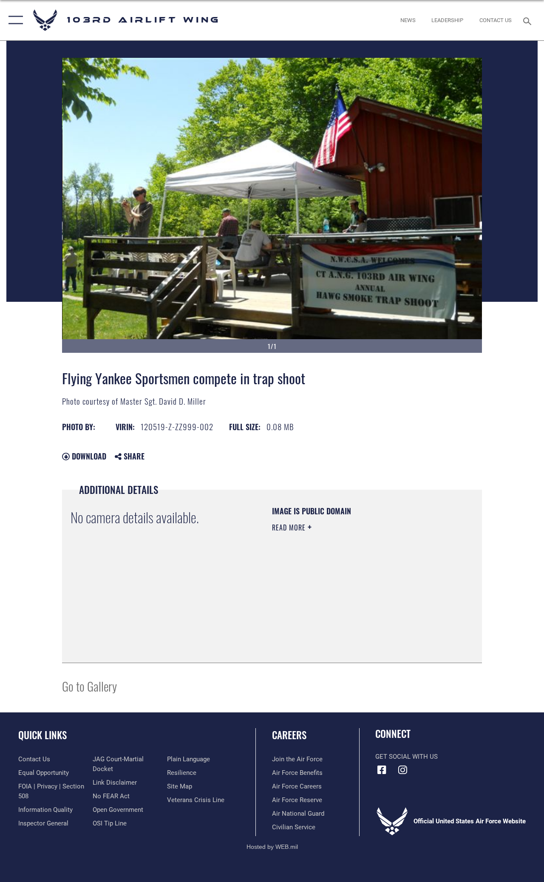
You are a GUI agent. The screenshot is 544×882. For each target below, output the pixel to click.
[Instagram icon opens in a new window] (402, 769)
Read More (290, 527)
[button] (14, 20)
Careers (289, 735)
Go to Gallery (89, 686)
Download (88, 456)
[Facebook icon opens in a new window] (381, 769)
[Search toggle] (528, 20)
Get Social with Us (406, 756)
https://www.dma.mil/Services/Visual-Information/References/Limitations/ (348, 599)
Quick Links (42, 735)
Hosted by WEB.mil (272, 846)
